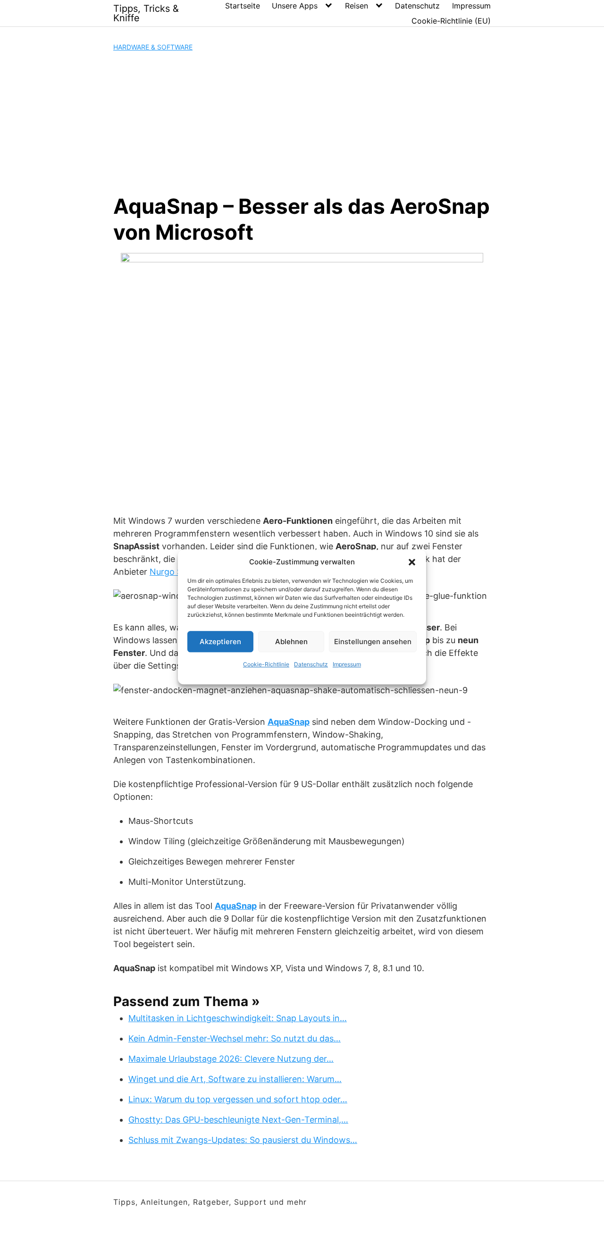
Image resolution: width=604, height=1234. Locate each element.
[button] (412, 562)
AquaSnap (289, 722)
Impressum (347, 664)
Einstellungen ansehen (372, 641)
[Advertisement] (302, 123)
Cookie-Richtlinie (266, 664)
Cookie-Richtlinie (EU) (451, 20)
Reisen (356, 5)
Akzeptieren (220, 641)
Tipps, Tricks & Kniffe (146, 13)
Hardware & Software (153, 47)
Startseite (242, 5)
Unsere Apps (295, 5)
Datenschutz (311, 664)
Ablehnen (291, 641)
